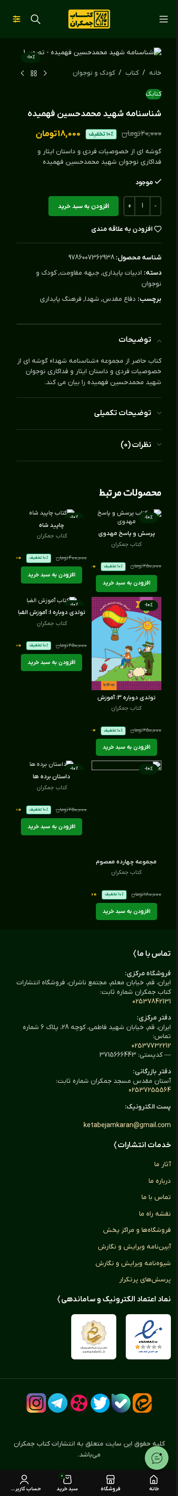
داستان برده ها (51, 777)
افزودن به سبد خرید (83, 206)
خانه (155, 73)
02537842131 (151, 1001)
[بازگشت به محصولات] (33, 73)
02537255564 (150, 1090)
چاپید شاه (51, 525)
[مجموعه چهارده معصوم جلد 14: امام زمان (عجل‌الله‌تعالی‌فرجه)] (127, 807)
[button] (126, 583)
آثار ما (162, 1164)
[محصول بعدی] (22, 73)
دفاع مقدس (119, 299)
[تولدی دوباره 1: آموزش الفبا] (52, 601)
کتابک (153, 94)
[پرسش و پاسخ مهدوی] (127, 517)
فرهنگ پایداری (61, 299)
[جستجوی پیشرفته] (16, 19)
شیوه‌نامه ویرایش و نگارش (133, 1263)
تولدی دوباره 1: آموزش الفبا (51, 612)
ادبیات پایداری (122, 272)
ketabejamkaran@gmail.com (127, 1125)
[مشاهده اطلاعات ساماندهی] (93, 1336)
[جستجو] (35, 19)
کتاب (132, 73)
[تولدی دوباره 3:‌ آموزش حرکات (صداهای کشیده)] (127, 644)
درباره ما (160, 1181)
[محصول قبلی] (45, 73)
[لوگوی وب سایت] (89, 18)
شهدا (92, 299)
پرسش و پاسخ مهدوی (126, 533)
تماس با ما (156, 1197)
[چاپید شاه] (52, 513)
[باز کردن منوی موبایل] (163, 19)
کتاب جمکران (126, 544)
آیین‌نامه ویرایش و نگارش (134, 1246)
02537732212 (151, 1045)
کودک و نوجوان (94, 73)
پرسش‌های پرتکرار (145, 1279)
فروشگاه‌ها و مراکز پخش (137, 1230)
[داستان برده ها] (52, 765)
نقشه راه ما (155, 1214)
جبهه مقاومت (79, 272)
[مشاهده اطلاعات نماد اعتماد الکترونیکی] (148, 1336)
